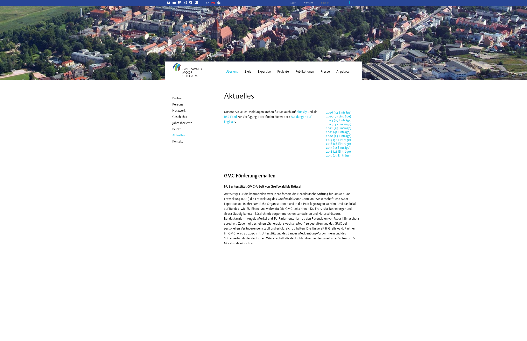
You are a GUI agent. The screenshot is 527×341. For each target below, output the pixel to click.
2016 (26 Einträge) (338, 151)
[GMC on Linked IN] (196, 3)
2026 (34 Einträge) (338, 112)
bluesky (302, 112)
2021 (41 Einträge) (338, 132)
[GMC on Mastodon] (179, 3)
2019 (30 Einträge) (338, 140)
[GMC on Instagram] (185, 3)
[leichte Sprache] (218, 3)
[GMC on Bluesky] (168, 3)
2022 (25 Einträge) (338, 128)
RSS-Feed (230, 117)
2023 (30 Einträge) (338, 124)
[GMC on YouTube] (174, 3)
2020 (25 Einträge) (338, 136)
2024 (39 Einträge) (338, 120)
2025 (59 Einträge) (338, 116)
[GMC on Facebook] (190, 3)
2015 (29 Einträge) (338, 155)
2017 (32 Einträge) (338, 148)
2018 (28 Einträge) (338, 144)
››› (352, 2)
